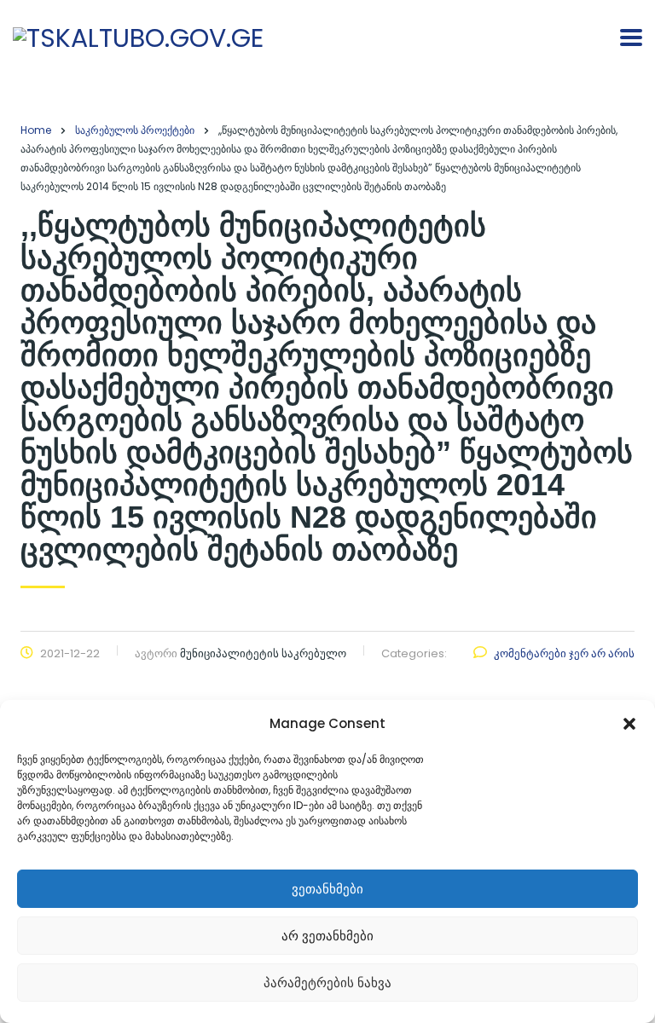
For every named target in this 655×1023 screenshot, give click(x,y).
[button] (629, 723)
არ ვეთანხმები (327, 936)
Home (35, 130)
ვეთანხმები (327, 889)
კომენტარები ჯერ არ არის (564, 653)
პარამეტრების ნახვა (327, 982)
